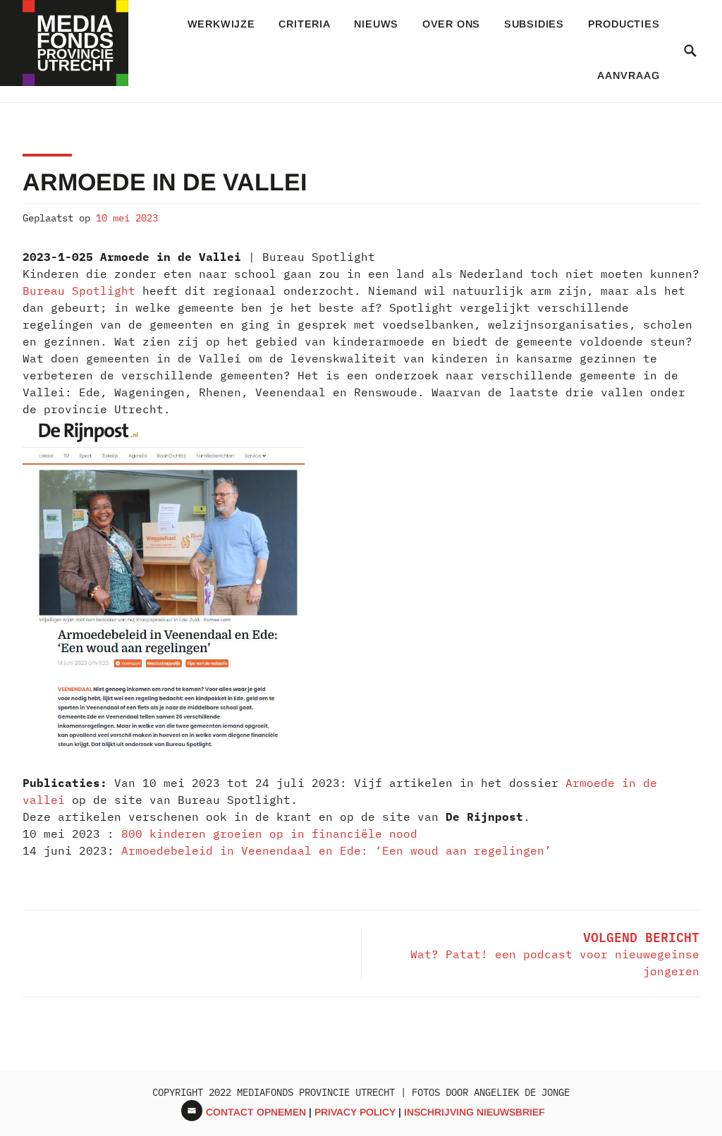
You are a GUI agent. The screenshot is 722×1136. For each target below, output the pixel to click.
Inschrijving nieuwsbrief (474, 1112)
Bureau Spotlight (79, 290)
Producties (624, 24)
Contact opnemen (256, 1112)
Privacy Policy (355, 1112)
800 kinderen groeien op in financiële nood (269, 833)
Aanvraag (628, 75)
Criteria (304, 24)
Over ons (451, 24)
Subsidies (534, 24)
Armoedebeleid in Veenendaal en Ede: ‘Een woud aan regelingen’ (336, 850)
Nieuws (376, 24)
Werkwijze (221, 24)
